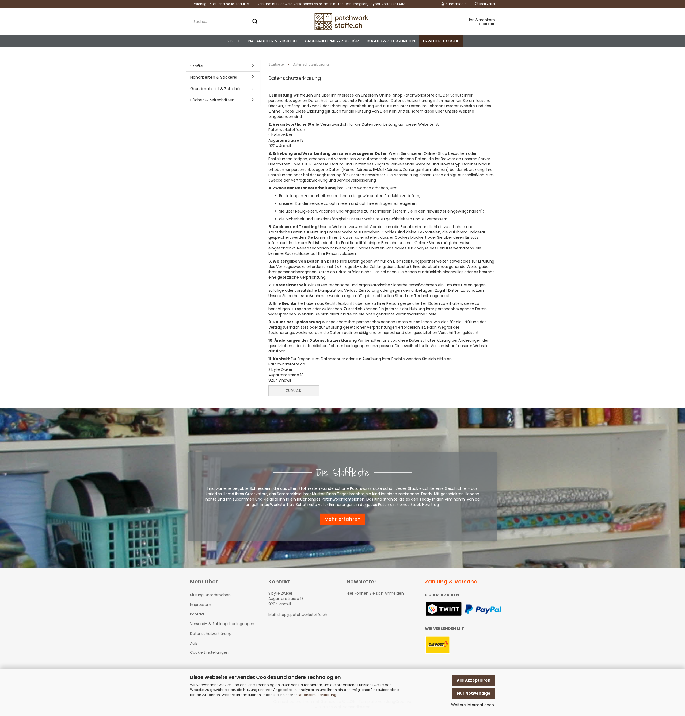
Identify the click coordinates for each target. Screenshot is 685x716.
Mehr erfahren (343, 519)
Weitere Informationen (472, 704)
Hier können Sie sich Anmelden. (376, 593)
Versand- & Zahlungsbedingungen (222, 623)
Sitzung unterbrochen (210, 595)
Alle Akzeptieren (473, 680)
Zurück (294, 390)
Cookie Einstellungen (209, 652)
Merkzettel (486, 4)
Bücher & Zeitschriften (391, 41)
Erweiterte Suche (441, 41)
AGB (193, 643)
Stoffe (233, 41)
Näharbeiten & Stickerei (272, 41)
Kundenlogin (455, 4)
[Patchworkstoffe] (342, 21)
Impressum (200, 604)
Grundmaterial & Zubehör (332, 41)
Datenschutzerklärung (317, 694)
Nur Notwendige (473, 693)
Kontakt (197, 614)
